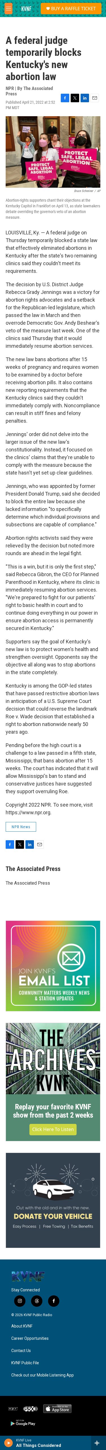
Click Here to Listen (53, 1129)
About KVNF (22, 1326)
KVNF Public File (25, 1363)
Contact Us (21, 1351)
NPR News (21, 827)
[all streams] (98, 1443)
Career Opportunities (30, 1338)
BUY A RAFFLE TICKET (73, 8)
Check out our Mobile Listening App (42, 1375)
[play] (8, 1443)
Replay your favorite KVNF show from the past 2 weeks (53, 1111)
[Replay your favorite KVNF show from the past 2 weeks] (53, 1058)
